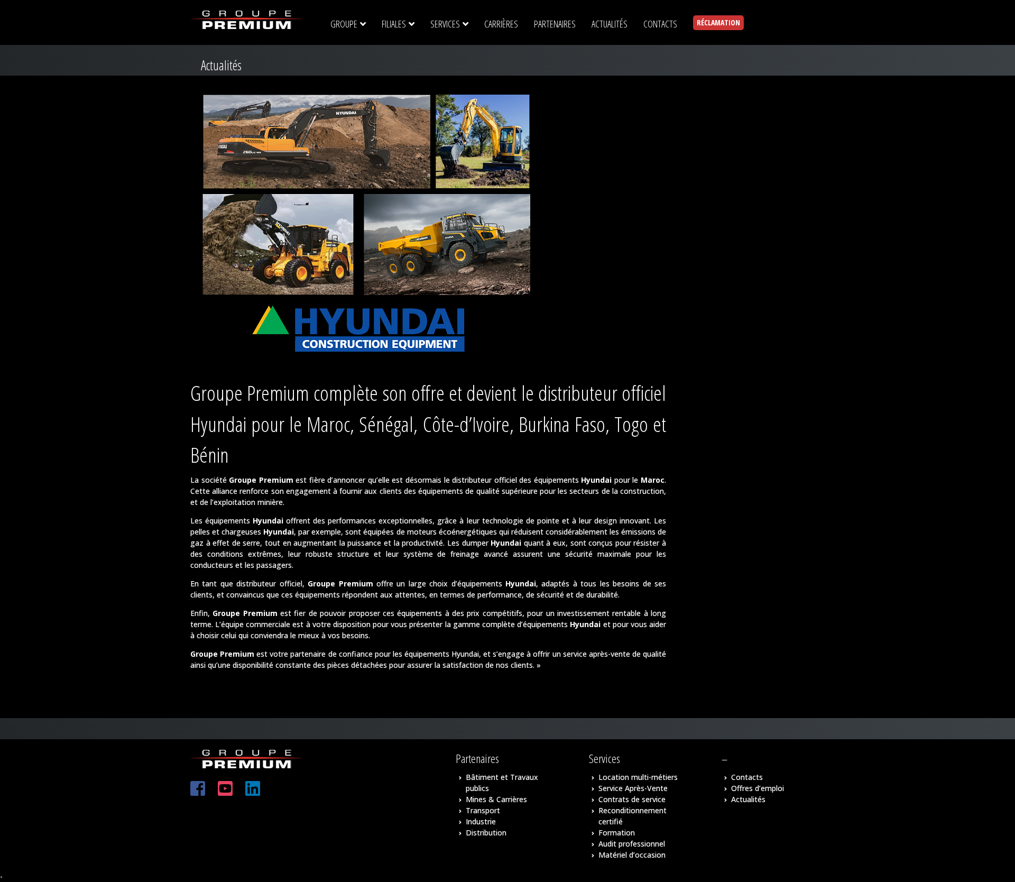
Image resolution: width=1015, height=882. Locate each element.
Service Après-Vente (633, 788)
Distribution (486, 833)
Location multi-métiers (638, 777)
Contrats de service (632, 799)
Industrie (481, 821)
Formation (616, 833)
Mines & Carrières (496, 799)
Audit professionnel (631, 844)
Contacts (747, 777)
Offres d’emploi (757, 788)
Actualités (748, 799)
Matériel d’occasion (632, 855)
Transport (483, 810)
